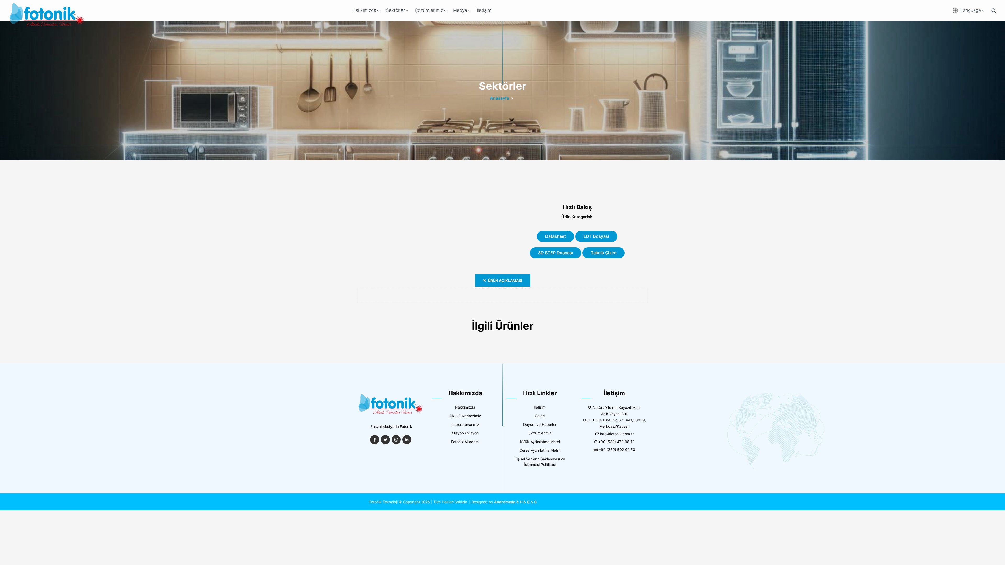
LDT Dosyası (596, 236)
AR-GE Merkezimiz (465, 416)
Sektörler (396, 10)
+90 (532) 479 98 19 (616, 441)
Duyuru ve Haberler (539, 424)
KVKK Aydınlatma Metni (540, 441)
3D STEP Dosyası (555, 252)
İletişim (484, 10)
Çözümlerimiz (429, 10)
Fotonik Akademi (465, 441)
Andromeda (504, 502)
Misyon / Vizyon (465, 433)
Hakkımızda (364, 10)
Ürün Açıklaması (505, 280)
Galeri (540, 416)
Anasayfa (499, 98)
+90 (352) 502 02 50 (617, 449)
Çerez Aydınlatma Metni (540, 450)
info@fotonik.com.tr (617, 434)
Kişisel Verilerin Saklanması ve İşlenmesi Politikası (540, 462)
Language (971, 10)
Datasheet (555, 236)
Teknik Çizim (603, 252)
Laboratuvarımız (465, 424)
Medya (460, 10)
